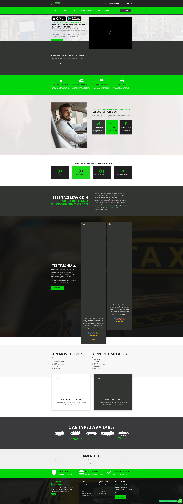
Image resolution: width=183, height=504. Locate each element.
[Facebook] (128, 3)
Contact (107, 10)
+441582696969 (108, 207)
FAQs (98, 10)
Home (55, 10)
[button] (64, 10)
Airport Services (86, 10)
